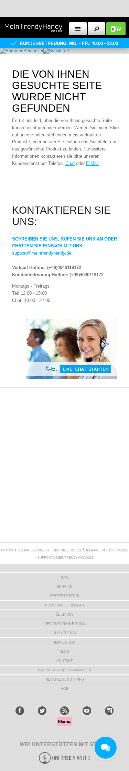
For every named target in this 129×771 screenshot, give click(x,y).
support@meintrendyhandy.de (41, 253)
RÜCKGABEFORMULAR (64, 605)
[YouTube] (87, 710)
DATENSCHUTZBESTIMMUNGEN (64, 670)
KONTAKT (64, 660)
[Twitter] (42, 710)
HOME (65, 577)
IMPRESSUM (64, 642)
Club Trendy (65, 632)
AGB (64, 688)
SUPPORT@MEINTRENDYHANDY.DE (65, 557)
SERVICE (64, 586)
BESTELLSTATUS (64, 595)
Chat (70, 163)
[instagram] (109, 710)
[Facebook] (19, 710)
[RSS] (64, 710)
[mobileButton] (96, 28)
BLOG (64, 651)
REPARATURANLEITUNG (64, 623)
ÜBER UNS (65, 614)
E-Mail (92, 163)
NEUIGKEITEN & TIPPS (64, 679)
